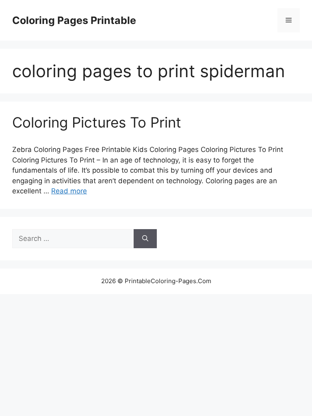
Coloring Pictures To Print (96, 122)
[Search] (145, 239)
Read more (69, 191)
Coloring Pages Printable (74, 20)
